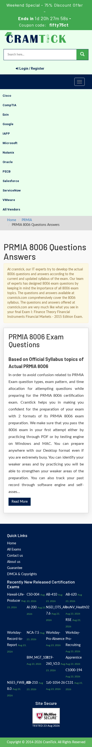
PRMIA (27, 220)
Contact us (15, 555)
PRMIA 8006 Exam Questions (36, 340)
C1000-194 (74, 670)
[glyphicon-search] (82, 54)
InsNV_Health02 (77, 607)
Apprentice (74, 657)
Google (8, 124)
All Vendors (11, 209)
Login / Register (31, 68)
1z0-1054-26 (55, 682)
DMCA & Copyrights (22, 574)
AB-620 (71, 594)
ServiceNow (12, 190)
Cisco (7, 95)
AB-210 (32, 682)
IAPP (6, 133)
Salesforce (11, 181)
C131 (69, 682)
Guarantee (14, 568)
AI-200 (32, 607)
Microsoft (10, 143)
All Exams (14, 549)
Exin (6, 114)
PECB (7, 171)
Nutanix (8, 152)
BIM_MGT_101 (38, 657)
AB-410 (51, 594)
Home (11, 220)
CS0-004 (33, 594)
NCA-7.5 (33, 632)
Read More (20, 501)
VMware (9, 200)
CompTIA (9, 105)
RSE (68, 620)
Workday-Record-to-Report (15, 639)
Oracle (8, 162)
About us (13, 562)
